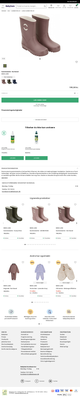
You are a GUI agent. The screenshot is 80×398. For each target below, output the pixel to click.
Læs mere (4, 178)
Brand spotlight (65, 342)
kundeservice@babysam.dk (11, 191)
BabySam (4, 334)
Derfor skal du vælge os (9, 349)
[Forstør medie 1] (40, 35)
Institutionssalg (6, 347)
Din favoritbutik (72, 1)
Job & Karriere (6, 342)
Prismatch (44, 342)
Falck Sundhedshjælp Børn (49, 356)
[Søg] (45, 6)
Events (62, 344)
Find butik (4, 339)
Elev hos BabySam (7, 344)
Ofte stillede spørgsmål (28, 354)
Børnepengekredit (46, 349)
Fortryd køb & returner (28, 344)
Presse (3, 337)
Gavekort (43, 339)
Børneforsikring (45, 354)
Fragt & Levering (26, 337)
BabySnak (63, 337)
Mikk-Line (5, 74)
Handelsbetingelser (27, 347)
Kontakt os (24, 334)
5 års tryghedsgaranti (47, 361)
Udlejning (43, 337)
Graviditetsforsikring (47, 359)
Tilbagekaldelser (26, 349)
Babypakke (44, 344)
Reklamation (25, 342)
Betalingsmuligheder (28, 339)
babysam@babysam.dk (21, 393)
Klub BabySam (45, 334)
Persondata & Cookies (28, 351)
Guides (62, 334)
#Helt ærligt (64, 347)
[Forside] (10, 6)
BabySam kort (45, 347)
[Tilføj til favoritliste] (77, 62)
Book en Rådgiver (46, 351)
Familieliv (63, 339)
